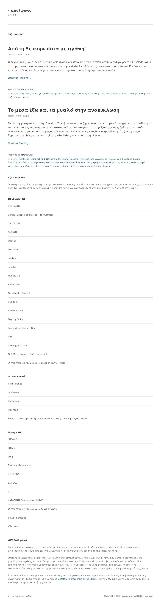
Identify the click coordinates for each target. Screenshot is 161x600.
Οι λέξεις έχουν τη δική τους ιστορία (28, 354)
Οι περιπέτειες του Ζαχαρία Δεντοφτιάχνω (32, 508)
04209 (22, 158)
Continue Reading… (19, 78)
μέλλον (124, 162)
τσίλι (26, 97)
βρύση (136, 158)
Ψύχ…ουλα (14, 526)
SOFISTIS (13, 301)
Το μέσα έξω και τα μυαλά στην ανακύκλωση (63, 109)
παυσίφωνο (20, 10)
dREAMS (12, 439)
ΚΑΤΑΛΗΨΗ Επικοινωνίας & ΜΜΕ (25, 500)
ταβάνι (37, 165)
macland (12, 258)
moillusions (13, 392)
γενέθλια (44, 93)
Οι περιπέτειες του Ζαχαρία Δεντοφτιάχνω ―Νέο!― (37, 362)
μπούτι (148, 93)
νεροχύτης (14, 165)
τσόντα (57, 165)
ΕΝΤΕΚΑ (12, 482)
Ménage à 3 (14, 275)
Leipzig (65, 158)
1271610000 (22, 54)
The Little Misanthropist (19, 465)
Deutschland (38, 158)
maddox (12, 266)
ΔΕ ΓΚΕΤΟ (13, 474)
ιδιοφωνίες (27, 89)
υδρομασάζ (68, 165)
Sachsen (74, 158)
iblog (10, 456)
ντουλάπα (26, 165)
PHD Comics (14, 284)
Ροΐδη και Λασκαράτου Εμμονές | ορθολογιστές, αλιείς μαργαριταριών (48, 418)
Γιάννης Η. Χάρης (18, 345)
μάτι (131, 93)
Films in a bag (15, 383)
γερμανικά (57, 93)
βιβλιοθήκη (126, 158)
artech (11, 54)
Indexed (12, 240)
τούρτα (18, 97)
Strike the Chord (16, 310)
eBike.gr (12, 447)
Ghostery (62, 578)
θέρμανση (39, 162)
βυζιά (34, 93)
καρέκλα (65, 162)
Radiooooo (13, 400)
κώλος (95, 93)
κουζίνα (86, 93)
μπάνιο (134, 162)
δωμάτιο (27, 162)
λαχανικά (105, 93)
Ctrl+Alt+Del (14, 223)
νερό (142, 162)
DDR (28, 158)
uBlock (93, 578)
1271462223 (22, 115)
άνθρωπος (24, 93)
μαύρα (139, 93)
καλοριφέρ (52, 162)
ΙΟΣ (10, 491)
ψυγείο (107, 165)
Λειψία (107, 162)
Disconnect (76, 578)
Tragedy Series (15, 319)
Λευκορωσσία (120, 93)
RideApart (13, 409)
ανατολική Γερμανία (107, 158)
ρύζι (10, 97)
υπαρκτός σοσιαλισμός (89, 165)
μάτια (115, 162)
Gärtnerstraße (53, 158)
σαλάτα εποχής (17, 517)
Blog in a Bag (14, 205)
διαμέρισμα (15, 162)
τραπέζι (47, 165)
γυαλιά (69, 93)
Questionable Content (19, 293)
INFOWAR (13, 249)
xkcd (10, 336)
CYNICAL (12, 232)
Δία (30, 595)
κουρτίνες (86, 162)
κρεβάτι (97, 162)
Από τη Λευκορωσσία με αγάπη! (47, 48)
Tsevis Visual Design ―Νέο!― (23, 327)
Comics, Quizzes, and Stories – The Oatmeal (30, 214)
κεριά (77, 93)
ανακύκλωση (87, 158)
